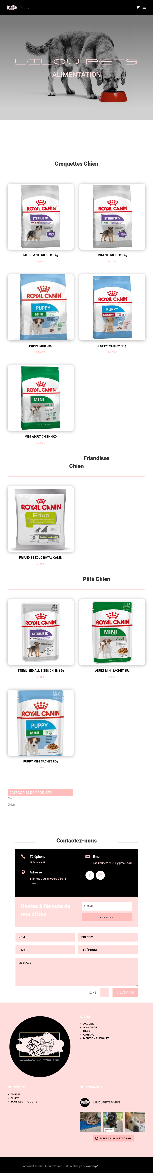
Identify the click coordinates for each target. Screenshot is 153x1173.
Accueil (88, 1023)
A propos (90, 1027)
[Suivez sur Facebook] (89, 875)
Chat (10, 798)
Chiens (15, 1094)
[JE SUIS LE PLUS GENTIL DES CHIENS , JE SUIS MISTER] (135, 1122)
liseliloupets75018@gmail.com (112, 863)
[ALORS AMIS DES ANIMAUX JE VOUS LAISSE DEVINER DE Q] (113, 1122)
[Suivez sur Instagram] (100, 875)
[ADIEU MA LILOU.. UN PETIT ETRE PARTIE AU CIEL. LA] (90, 1122)
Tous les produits (24, 1101)
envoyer (125, 992)
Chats (15, 1098)
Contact (89, 1034)
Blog (86, 1030)
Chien (11, 804)
